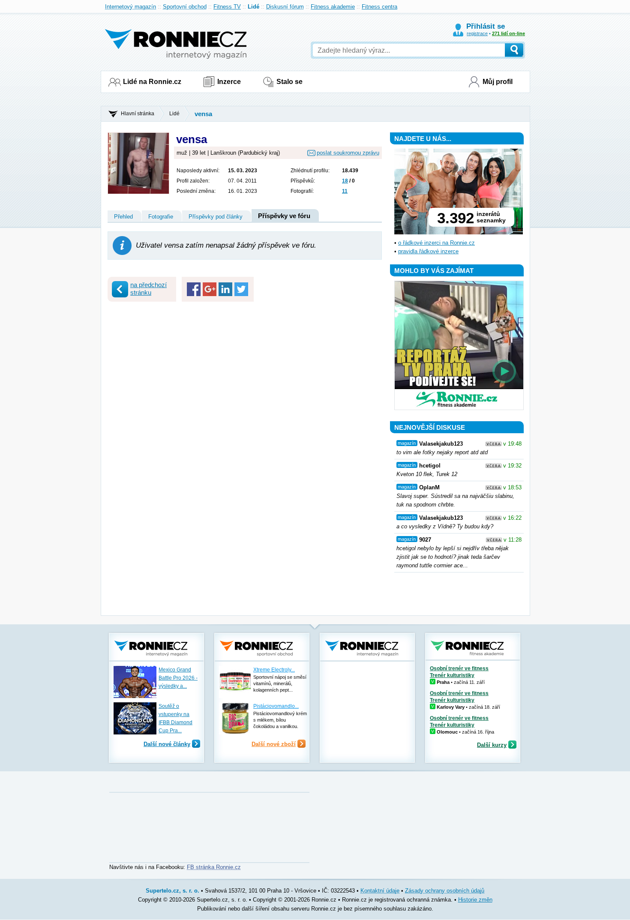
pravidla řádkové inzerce (428, 251)
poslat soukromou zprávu (348, 153)
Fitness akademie (333, 6)
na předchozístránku (148, 288)
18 (345, 181)
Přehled (123, 216)
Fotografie (160, 216)
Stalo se (289, 81)
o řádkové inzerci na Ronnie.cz (436, 243)
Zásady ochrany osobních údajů (444, 890)
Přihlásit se (485, 26)
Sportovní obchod (185, 6)
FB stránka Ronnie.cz (214, 867)
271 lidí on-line (508, 33)
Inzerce (229, 81)
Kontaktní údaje (379, 890)
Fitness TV (227, 6)
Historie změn (475, 899)
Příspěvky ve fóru (284, 215)
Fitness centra (379, 6)
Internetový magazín (130, 6)
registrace (477, 33)
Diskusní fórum (285, 6)
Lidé (253, 6)
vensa (203, 113)
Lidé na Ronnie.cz (152, 81)
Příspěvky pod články (216, 216)
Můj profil (498, 81)
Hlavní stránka (137, 114)
